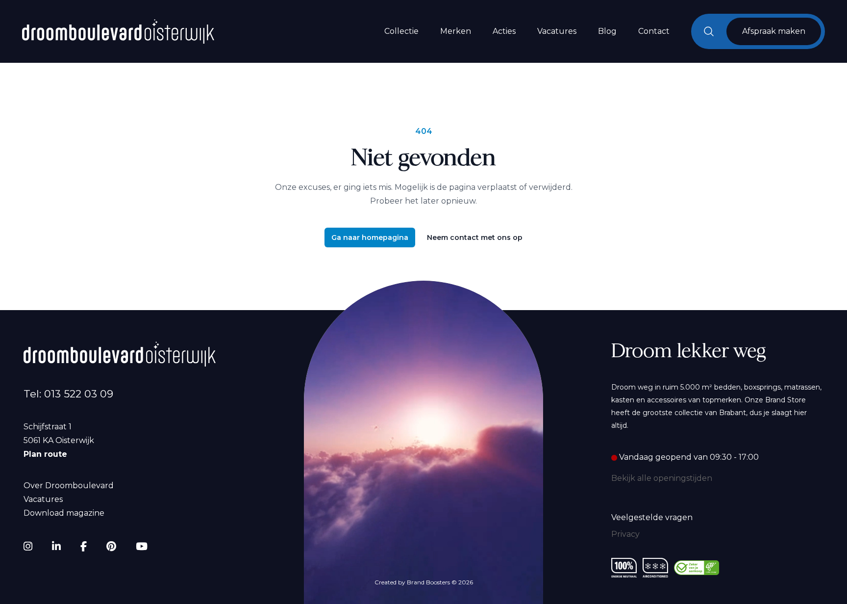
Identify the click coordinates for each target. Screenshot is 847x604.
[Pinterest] (111, 546)
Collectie (401, 31)
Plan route (45, 454)
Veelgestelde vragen (652, 517)
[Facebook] (83, 546)
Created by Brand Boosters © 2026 (423, 582)
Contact (654, 31)
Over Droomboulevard (69, 485)
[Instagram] (28, 546)
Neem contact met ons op (475, 237)
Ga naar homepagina (369, 237)
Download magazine (64, 513)
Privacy (625, 534)
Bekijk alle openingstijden (661, 478)
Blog (607, 31)
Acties (504, 31)
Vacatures (556, 31)
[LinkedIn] (56, 546)
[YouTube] (142, 546)
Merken (455, 31)
